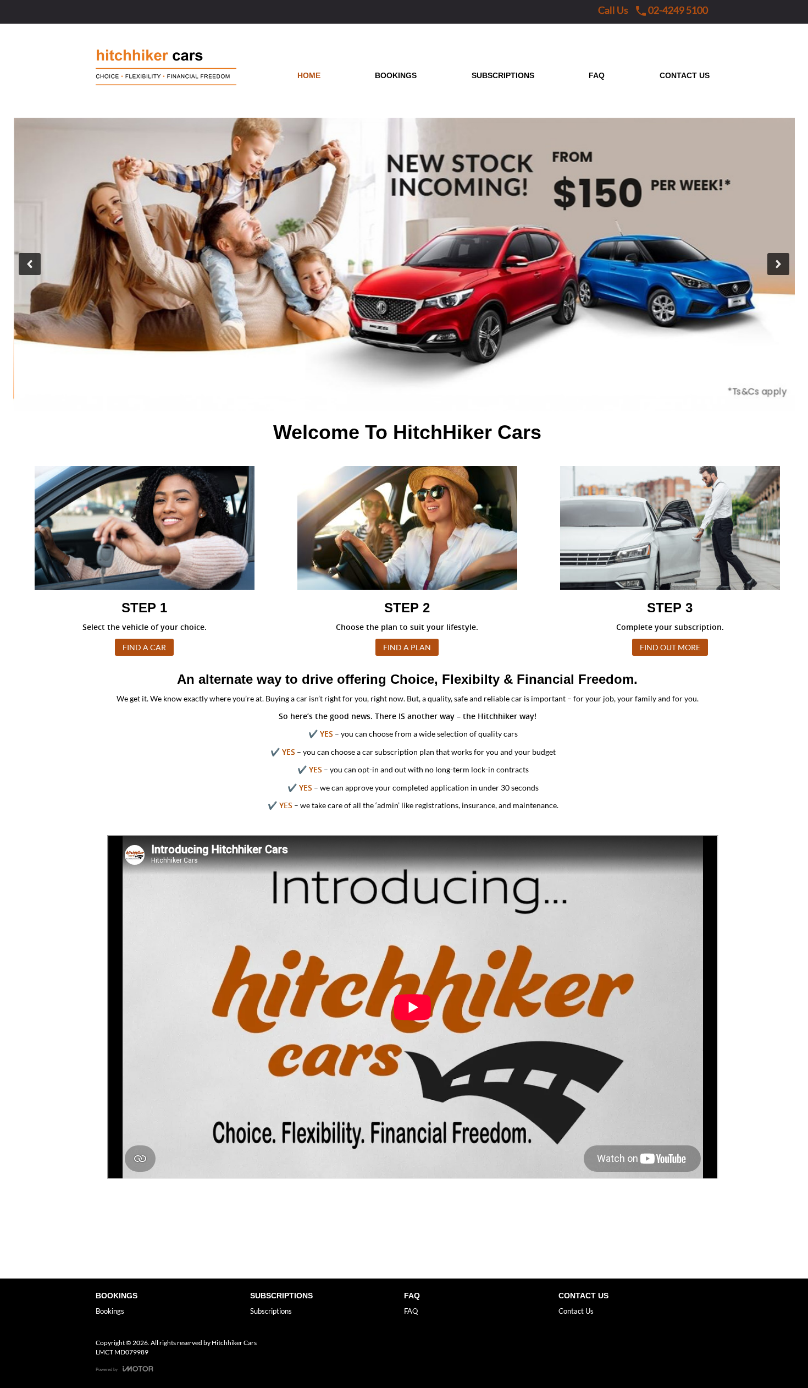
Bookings (110, 1311)
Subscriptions (271, 1311)
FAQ (411, 1311)
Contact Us (576, 1311)
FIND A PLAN (407, 647)
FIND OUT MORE (670, 647)
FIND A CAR (144, 647)
